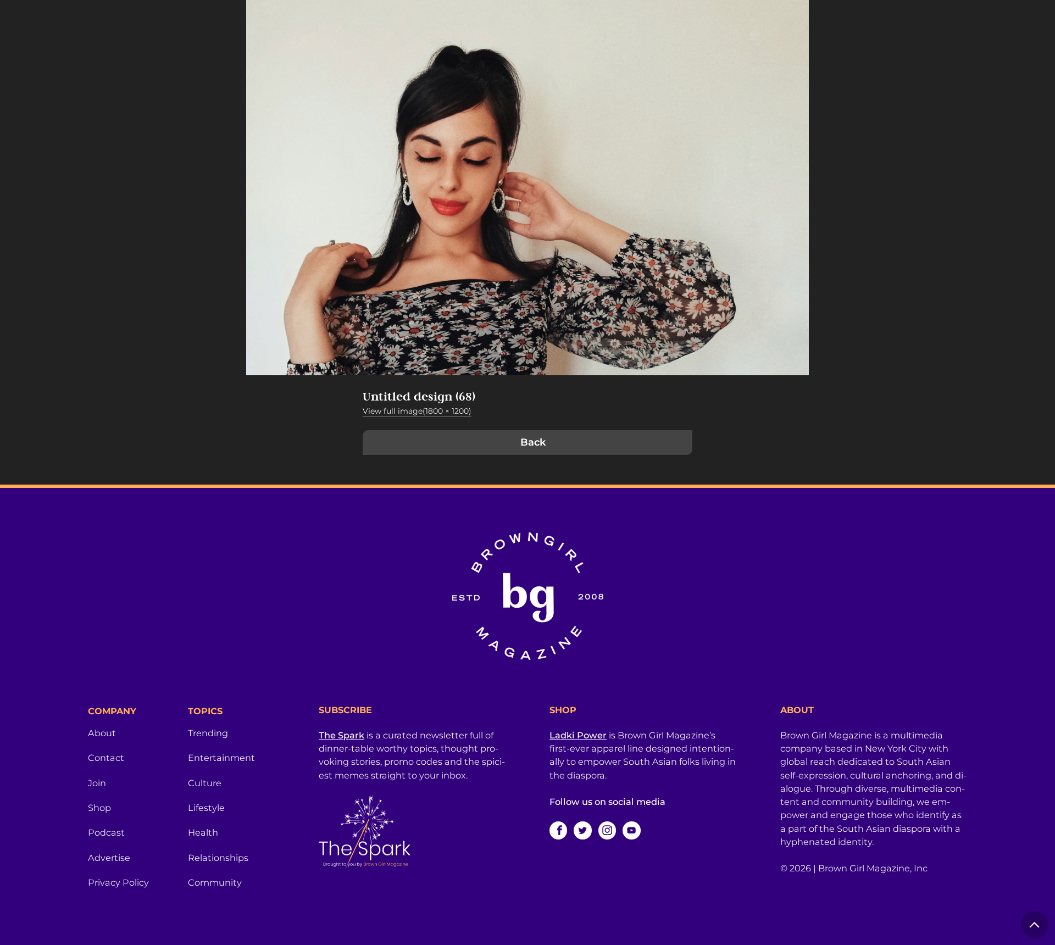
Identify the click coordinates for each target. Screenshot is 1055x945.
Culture (204, 782)
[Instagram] (607, 830)
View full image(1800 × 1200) (417, 411)
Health (203, 832)
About (102, 732)
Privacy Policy (118, 882)
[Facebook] (558, 830)
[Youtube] (631, 830)
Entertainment (221, 757)
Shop (99, 807)
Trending (208, 732)
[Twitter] (582, 830)
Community (215, 882)
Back (533, 442)
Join (97, 782)
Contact (106, 757)
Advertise (109, 857)
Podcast (106, 832)
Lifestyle (206, 807)
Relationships (218, 857)
